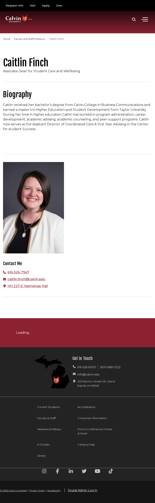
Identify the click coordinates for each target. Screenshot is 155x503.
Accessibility (54, 490)
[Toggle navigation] (144, 19)
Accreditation (86, 407)
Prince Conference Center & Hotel (95, 431)
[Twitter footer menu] (84, 472)
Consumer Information (92, 418)
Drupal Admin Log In (82, 490)
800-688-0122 (110, 367)
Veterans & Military (49, 429)
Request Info (14, 5)
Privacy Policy (37, 490)
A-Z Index (43, 444)
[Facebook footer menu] (57, 472)
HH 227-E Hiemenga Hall (27, 286)
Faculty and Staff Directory (30, 38)
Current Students (48, 407)
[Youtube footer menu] (97, 472)
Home (7, 38)
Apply (46, 5)
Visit (33, 5)
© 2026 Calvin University (14, 490)
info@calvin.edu (88, 374)
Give (59, 5)
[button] (134, 19)
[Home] (19, 15)
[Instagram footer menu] (44, 472)
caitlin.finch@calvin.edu (26, 279)
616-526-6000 (86, 367)
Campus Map (86, 444)
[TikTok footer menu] (111, 472)
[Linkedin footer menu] (71, 472)
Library (41, 455)
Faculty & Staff (46, 418)
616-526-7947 (18, 272)
